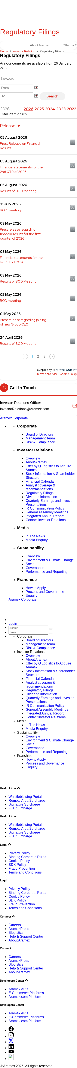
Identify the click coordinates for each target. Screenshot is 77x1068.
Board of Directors (39, 434)
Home (4, 51)
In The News (35, 536)
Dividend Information (41, 497)
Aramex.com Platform (25, 997)
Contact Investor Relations (46, 520)
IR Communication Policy (45, 508)
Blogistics (16, 932)
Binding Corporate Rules (27, 857)
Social (30, 564)
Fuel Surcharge (20, 808)
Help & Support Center (26, 936)
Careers (15, 925)
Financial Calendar (40, 481)
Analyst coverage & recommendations (40, 487)
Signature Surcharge (24, 804)
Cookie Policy (19, 861)
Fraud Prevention (22, 868)
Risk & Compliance (40, 442)
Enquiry (31, 595)
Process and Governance (45, 592)
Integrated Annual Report (45, 516)
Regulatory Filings (39, 493)
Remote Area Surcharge (27, 800)
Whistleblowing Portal (25, 796)
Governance (35, 568)
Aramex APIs (18, 989)
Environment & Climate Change (50, 560)
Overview (33, 458)
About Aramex (40, 45)
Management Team (40, 438)
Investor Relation (23, 51)
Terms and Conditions (25, 872)
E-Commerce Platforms (26, 993)
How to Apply (36, 588)
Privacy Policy (19, 853)
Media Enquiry (37, 540)
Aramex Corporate (14, 418)
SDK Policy (17, 864)
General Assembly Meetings (47, 512)
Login (13, 623)
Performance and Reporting (47, 571)
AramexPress (19, 929)
